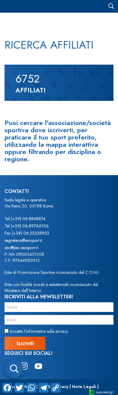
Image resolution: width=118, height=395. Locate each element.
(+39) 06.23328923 (30, 233)
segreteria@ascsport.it (23, 240)
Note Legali (84, 387)
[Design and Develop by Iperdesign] (101, 392)
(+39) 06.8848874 (28, 219)
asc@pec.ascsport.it (21, 248)
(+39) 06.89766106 (30, 226)
